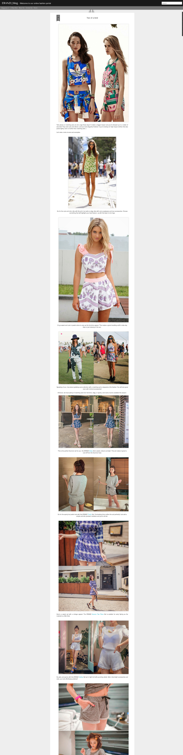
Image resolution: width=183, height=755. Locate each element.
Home (35, 8)
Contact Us (29, 8)
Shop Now (14, 8)
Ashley (81, 677)
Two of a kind (92, 18)
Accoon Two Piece (98, 614)
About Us (21, 8)
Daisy (91, 451)
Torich (90, 514)
